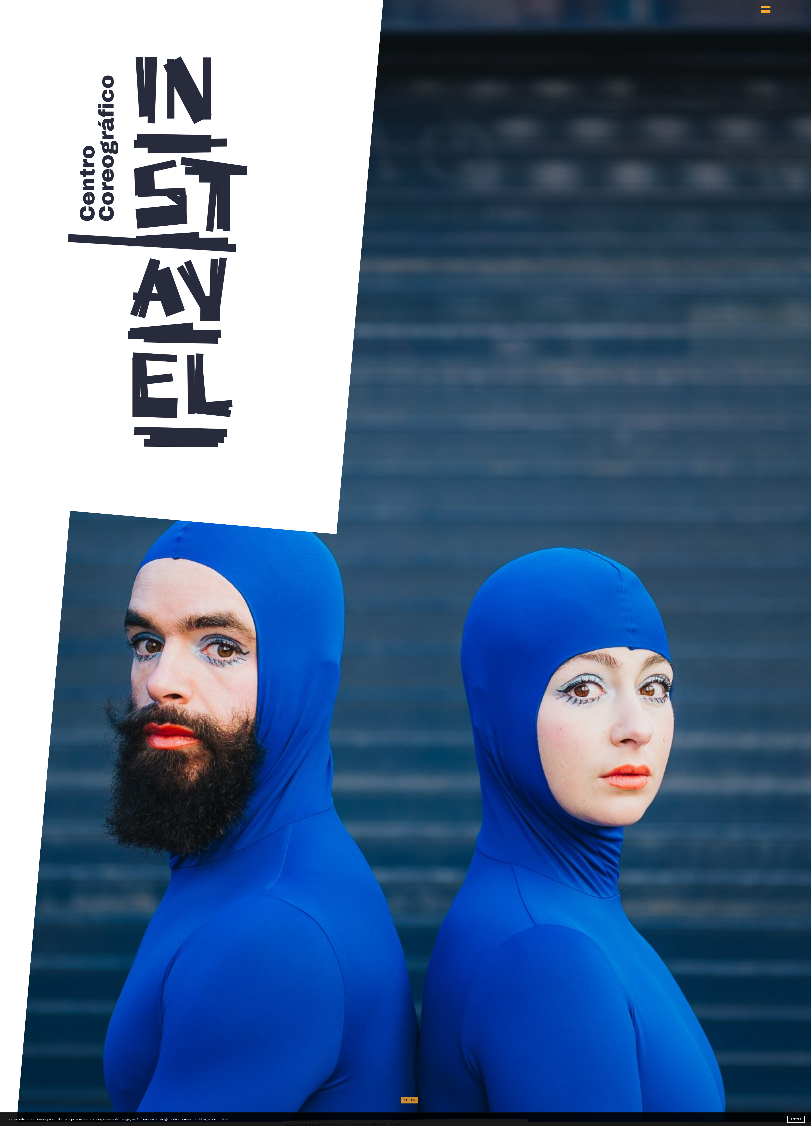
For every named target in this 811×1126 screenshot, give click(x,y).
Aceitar (796, 1119)
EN (413, 1100)
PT (405, 1100)
